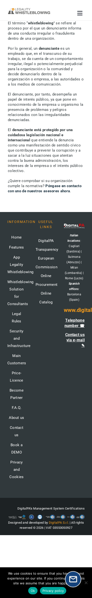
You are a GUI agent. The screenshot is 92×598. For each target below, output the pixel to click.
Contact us (16, 431)
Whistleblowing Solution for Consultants (16, 293)
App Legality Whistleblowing (16, 264)
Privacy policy (53, 591)
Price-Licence (16, 377)
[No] (85, 582)
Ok (33, 591)
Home (16, 237)
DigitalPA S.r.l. (59, 522)
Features (16, 247)
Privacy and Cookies (16, 469)
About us (16, 417)
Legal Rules (16, 317)
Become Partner (17, 394)
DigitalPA (46, 241)
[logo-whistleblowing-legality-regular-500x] (29, 9)
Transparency (47, 249)
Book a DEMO (17, 448)
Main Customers (16, 359)
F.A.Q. (17, 407)
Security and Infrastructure (16, 338)
